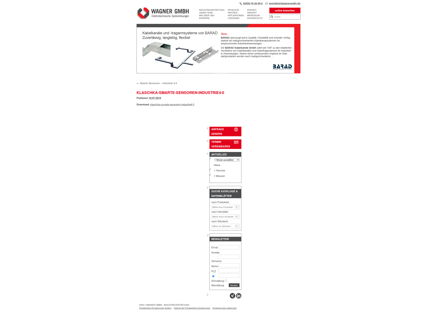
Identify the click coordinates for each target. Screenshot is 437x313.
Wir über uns (206, 15)
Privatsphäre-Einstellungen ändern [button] (155, 308)
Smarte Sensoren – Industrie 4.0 (157, 83)
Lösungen (233, 18)
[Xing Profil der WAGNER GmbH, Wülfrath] (232, 297)
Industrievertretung (211, 10)
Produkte (233, 10)
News (217, 165)
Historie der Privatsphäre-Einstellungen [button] (192, 308)
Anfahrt (252, 12)
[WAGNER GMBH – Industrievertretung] (163, 14)
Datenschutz (254, 18)
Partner (232, 12)
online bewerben (285, 10)
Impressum (253, 15)
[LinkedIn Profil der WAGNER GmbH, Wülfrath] (238, 297)
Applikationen (236, 15)
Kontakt (251, 10)
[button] (236, 207)
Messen (220, 176)
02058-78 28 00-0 (253, 3)
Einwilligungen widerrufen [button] (225, 308)
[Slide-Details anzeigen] (218, 72)
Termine (220, 170)
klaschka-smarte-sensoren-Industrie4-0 (172, 104)
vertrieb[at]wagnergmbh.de (284, 3)
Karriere (204, 18)
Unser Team (206, 12)
